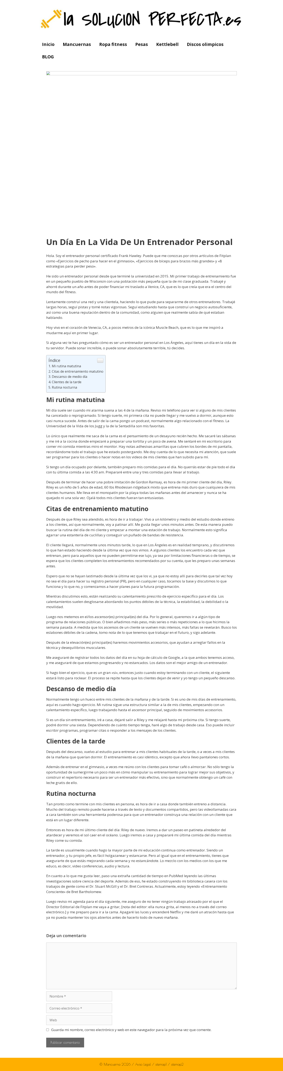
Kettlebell (167, 44)
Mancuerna (112, 1064)
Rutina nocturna (64, 387)
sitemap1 (161, 1064)
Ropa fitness (113, 44)
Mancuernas (77, 44)
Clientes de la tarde (66, 382)
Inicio (48, 44)
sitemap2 (177, 1064)
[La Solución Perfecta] (141, 18)
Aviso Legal (143, 1064)
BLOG (48, 57)
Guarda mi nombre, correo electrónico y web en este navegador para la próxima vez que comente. (131, 1029)
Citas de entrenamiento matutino (77, 371)
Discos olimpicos (205, 44)
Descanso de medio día (69, 376)
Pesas (141, 44)
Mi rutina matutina (66, 366)
